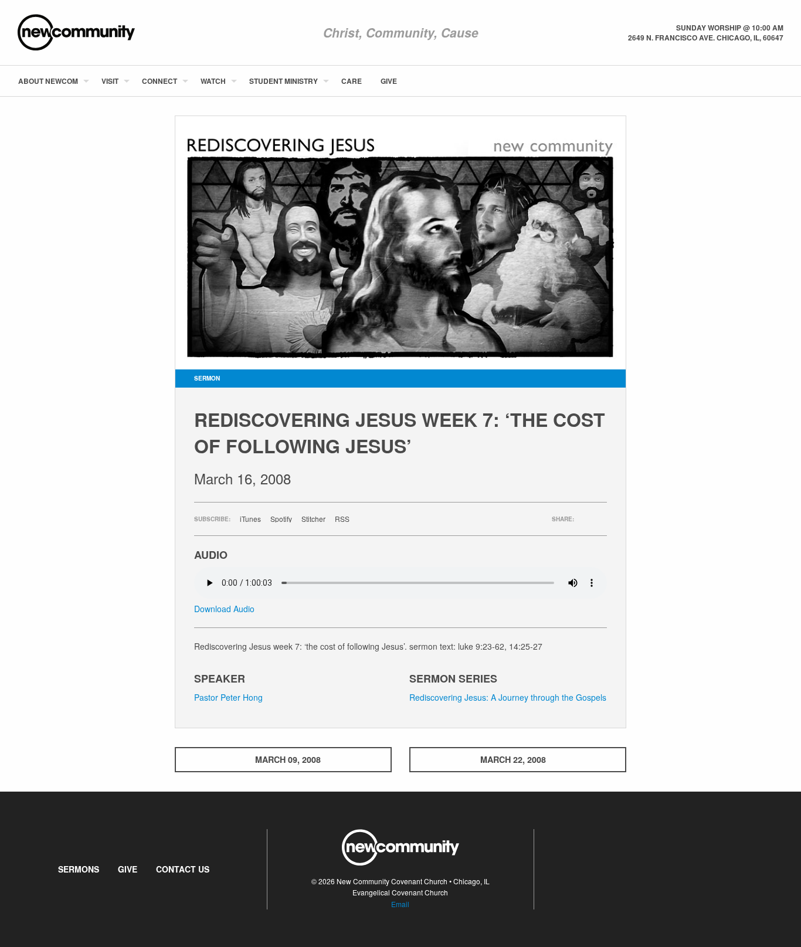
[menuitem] (50, 81)
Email (400, 904)
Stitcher (313, 518)
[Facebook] (764, 81)
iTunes (250, 518)
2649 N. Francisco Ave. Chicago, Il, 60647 (705, 37)
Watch (213, 81)
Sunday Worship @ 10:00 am (729, 27)
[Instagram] (782, 81)
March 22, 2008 (513, 759)
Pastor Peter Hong (228, 697)
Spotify (281, 518)
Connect (159, 81)
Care (351, 81)
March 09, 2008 (288, 759)
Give (389, 81)
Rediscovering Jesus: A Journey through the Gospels (507, 697)
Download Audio (224, 609)
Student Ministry (283, 81)
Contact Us (182, 869)
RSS (342, 518)
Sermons (78, 869)
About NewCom (48, 81)
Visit (109, 81)
